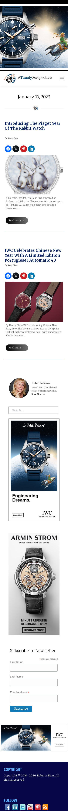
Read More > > (38, 394)
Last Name (16, 676)
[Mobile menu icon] (61, 78)
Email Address (19, 692)
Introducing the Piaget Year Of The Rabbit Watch (32, 126)
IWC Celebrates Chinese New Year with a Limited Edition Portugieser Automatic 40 (33, 255)
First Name (16, 661)
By (11, 138)
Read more (14, 220)
